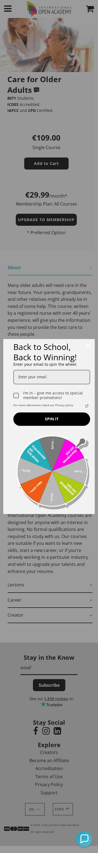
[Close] (88, 345)
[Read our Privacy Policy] (87, 406)
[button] (84, 839)
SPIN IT (52, 418)
